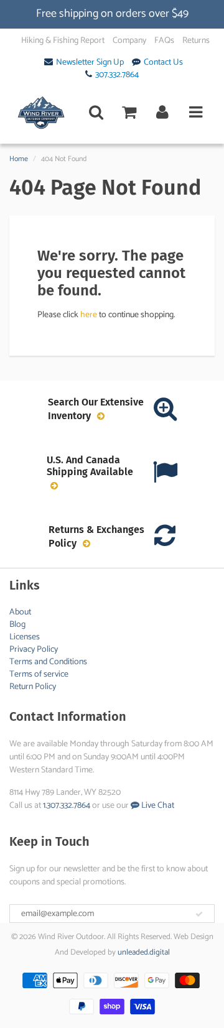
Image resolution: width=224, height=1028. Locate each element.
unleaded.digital (144, 952)
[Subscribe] (199, 914)
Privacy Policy (33, 649)
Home (18, 159)
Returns (196, 41)
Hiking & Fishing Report (63, 41)
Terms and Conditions (48, 662)
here (88, 315)
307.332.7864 (117, 75)
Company (129, 41)
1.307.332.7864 (66, 806)
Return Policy (32, 687)
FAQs (164, 41)
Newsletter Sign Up (90, 63)
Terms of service (38, 674)
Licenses (24, 637)
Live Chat (156, 806)
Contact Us (163, 63)
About (20, 612)
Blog (17, 625)
